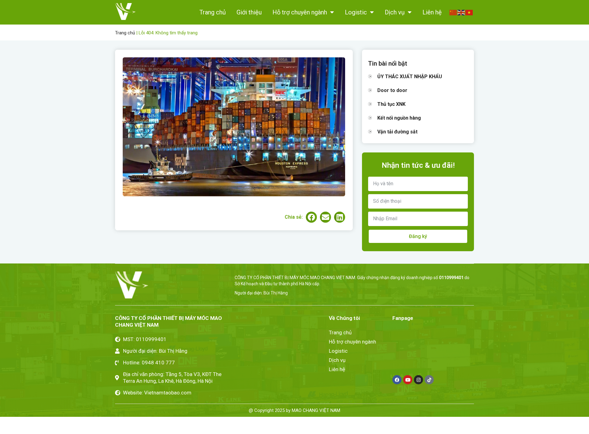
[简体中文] (453, 11)
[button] (311, 217)
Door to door (392, 90)
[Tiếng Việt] (469, 11)
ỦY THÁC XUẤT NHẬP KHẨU (409, 76)
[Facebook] (397, 379)
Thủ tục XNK (391, 104)
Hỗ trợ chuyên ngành (299, 12)
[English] (461, 11)
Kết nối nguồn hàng (399, 118)
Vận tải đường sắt (397, 132)
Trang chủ (212, 12)
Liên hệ (432, 12)
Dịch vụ (395, 12)
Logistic (356, 12)
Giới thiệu (249, 12)
